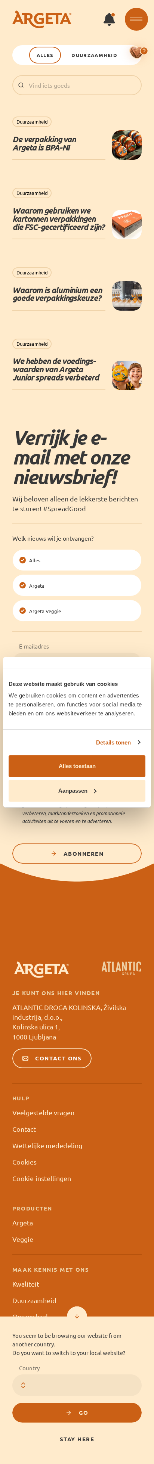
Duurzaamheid (94, 55)
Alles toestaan (77, 766)
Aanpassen (72, 790)
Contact (24, 1129)
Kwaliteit (25, 1284)
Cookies (24, 1162)
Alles (45, 55)
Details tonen (113, 742)
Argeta (22, 1223)
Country (29, 1367)
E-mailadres (34, 646)
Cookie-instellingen (41, 1178)
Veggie (22, 1239)
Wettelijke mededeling (47, 1145)
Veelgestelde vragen (43, 1112)
